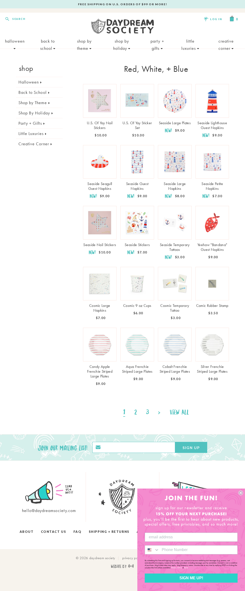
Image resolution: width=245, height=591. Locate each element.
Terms (186, 567)
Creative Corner (226, 41)
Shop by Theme (84, 41)
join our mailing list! (63, 447)
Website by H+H (122, 566)
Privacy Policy (176, 567)
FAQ (77, 532)
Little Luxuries (189, 41)
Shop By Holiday (121, 41)
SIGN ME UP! (191, 578)
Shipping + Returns (109, 532)
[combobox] (152, 550)
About (27, 532)
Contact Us (53, 532)
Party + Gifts (157, 41)
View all (179, 412)
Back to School (47, 41)
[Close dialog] (240, 492)
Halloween (15, 41)
